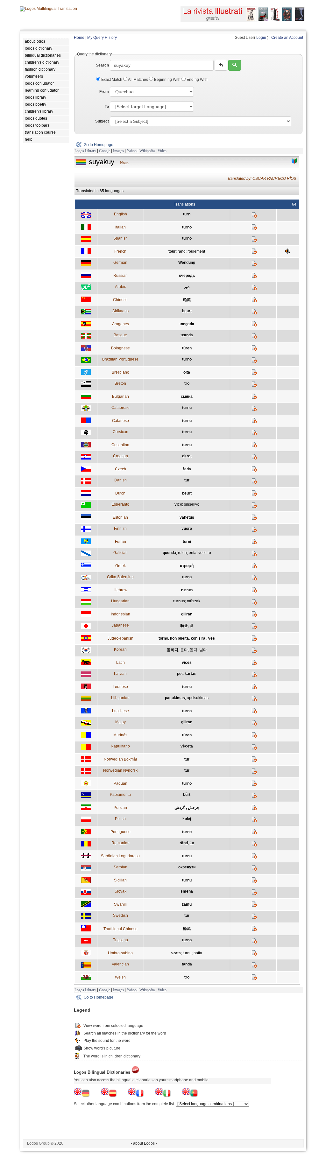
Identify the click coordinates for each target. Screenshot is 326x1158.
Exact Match (111, 79)
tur (186, 480)
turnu (187, 407)
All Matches (138, 79)
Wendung (186, 262)
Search (102, 65)
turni (187, 541)
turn (186, 214)
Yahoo (132, 151)
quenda (169, 553)
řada (187, 469)
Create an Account (287, 37)
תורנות (187, 590)
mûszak (193, 601)
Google (104, 151)
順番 (184, 625)
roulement (196, 251)
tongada (187, 324)
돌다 (193, 650)
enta (192, 553)
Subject (102, 121)
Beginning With (167, 79)
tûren (187, 348)
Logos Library (85, 151)
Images (118, 151)
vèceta (187, 746)
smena (187, 891)
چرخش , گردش (186, 807)
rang (182, 251)
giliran (186, 614)
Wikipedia (147, 151)
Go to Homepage (98, 145)
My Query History (102, 37)
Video (162, 151)
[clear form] (221, 65)
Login (261, 37)
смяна (187, 396)
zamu (187, 904)
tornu (187, 432)
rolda (182, 553)
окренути (186, 867)
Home (79, 37)
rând (184, 843)
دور (186, 286)
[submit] (234, 65)
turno (187, 227)
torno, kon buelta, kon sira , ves (187, 638)
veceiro (204, 553)
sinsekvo (191, 504)
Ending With (197, 79)
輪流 (187, 928)
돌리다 (172, 650)
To (107, 106)
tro (186, 383)
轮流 (187, 300)
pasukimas (175, 698)
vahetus (187, 517)
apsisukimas (198, 698)
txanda (187, 335)
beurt (187, 311)
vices (187, 662)
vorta (176, 953)
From (104, 91)
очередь (187, 275)
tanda (187, 964)
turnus (179, 601)
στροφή (187, 566)
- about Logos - (144, 1143)
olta (186, 372)
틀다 (184, 650)
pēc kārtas (186, 673)
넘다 (203, 650)
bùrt (186, 794)
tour (172, 251)
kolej (186, 819)
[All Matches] (294, 161)
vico (178, 504)
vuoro (186, 528)
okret (187, 456)
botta (198, 953)
